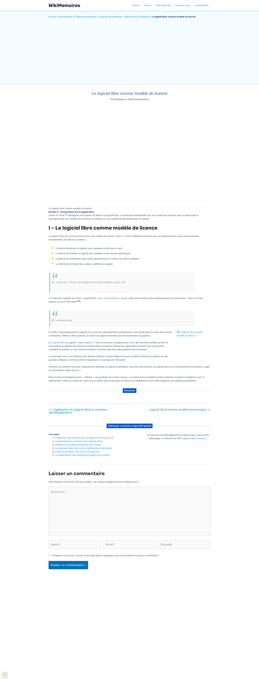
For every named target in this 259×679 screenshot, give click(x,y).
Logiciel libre (58, 342)
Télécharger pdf (163, 5)
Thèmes (136, 5)
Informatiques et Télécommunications (77, 16)
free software (111, 298)
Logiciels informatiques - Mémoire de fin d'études (124, 16)
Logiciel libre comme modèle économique (179, 409)
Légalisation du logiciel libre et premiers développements (78, 411)
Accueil (52, 16)
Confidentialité (201, 5)
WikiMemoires (64, 5)
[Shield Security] (4, 674)
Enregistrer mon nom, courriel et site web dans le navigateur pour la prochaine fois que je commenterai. (105, 555)
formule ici (201, 438)
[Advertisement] (129, 183)
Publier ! (148, 5)
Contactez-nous (182, 5)
